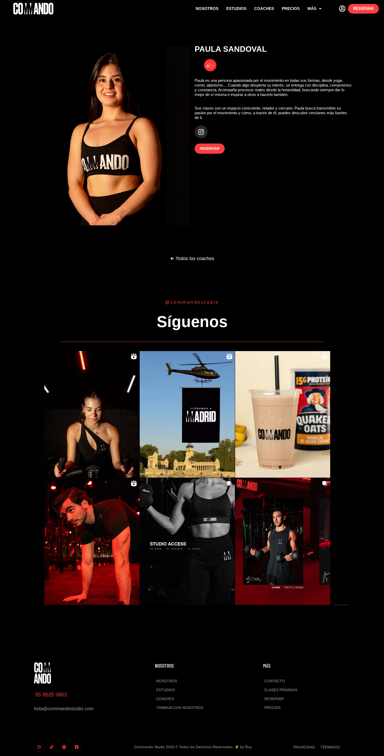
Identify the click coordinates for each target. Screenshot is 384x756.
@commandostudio (192, 302)
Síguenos (192, 321)
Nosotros (207, 8)
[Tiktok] (51, 747)
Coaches (264, 8)
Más (311, 8)
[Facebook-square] (77, 747)
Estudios (236, 8)
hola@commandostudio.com (64, 708)
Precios (291, 8)
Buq (248, 747)
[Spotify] (64, 747)
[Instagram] (201, 131)
